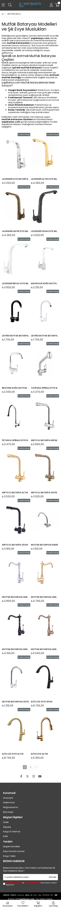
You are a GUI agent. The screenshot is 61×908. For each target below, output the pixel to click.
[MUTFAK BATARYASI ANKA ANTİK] (45, 624)
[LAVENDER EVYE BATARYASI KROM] (16, 154)
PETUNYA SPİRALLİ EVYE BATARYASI (16, 440)
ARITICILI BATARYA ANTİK (44, 492)
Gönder (52, 877)
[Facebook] (21, 776)
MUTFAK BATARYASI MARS (44, 544)
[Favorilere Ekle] (16, 159)
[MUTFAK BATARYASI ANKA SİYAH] (16, 624)
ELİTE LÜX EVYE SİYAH (41, 701)
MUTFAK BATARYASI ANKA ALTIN (45, 597)
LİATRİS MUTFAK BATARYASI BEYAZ (45, 335)
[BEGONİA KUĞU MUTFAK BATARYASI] (16, 363)
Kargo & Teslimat (11, 831)
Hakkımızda (9, 802)
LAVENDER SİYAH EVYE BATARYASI (45, 231)
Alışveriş (7, 827)
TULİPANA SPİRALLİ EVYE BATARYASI (45, 387)
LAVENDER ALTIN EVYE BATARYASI (45, 179)
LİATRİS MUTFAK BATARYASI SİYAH (16, 335)
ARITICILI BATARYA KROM (44, 440)
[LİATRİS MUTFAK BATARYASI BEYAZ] (45, 311)
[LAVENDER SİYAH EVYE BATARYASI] (45, 206)
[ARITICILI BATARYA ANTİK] (45, 468)
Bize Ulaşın (8, 812)
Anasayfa (8, 798)
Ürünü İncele (22, 159)
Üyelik (6, 822)
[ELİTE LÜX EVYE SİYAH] (45, 677)
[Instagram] (34, 776)
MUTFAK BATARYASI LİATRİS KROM (16, 701)
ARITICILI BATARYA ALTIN (15, 492)
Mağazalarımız (10, 807)
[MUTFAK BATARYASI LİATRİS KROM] (16, 677)
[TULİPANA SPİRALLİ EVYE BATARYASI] (45, 363)
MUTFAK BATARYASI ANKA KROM (16, 597)
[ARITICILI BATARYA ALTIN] (16, 468)
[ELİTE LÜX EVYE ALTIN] (16, 729)
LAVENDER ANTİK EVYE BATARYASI (16, 231)
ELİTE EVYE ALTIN (39, 753)
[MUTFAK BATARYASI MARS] (45, 520)
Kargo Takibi (9, 856)
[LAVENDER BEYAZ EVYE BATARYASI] (16, 259)
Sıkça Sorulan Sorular (14, 851)
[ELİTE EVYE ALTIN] (45, 729)
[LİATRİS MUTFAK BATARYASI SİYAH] (16, 311)
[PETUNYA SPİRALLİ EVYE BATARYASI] (16, 415)
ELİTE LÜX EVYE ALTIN (12, 753)
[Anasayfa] (4, 14)
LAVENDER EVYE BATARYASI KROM (16, 179)
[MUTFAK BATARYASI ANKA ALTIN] (45, 572)
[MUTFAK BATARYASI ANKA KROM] (16, 572)
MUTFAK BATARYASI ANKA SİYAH (16, 649)
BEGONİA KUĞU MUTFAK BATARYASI (16, 387)
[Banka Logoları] (30, 895)
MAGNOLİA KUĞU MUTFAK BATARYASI (45, 283)
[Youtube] (40, 776)
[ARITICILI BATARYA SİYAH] (16, 520)
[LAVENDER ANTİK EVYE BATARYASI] (16, 206)
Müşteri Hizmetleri (11, 846)
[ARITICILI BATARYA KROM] (45, 415)
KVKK (5, 836)
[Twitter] (27, 776)
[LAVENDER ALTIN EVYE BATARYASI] (45, 154)
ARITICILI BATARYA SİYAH (15, 544)
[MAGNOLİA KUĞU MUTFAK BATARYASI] (45, 259)
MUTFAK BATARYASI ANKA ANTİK (45, 649)
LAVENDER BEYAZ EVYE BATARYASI (16, 283)
